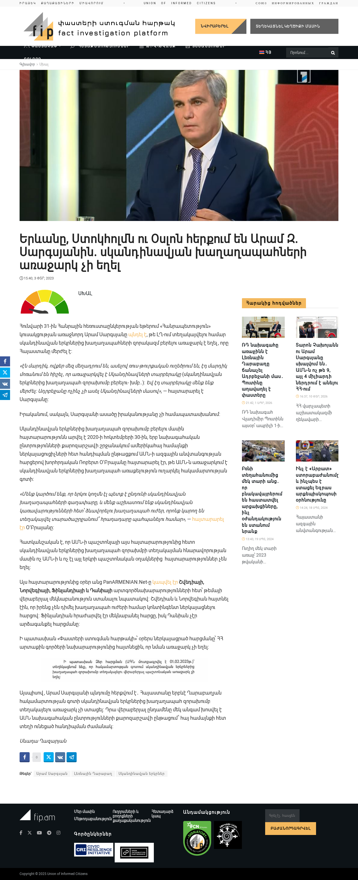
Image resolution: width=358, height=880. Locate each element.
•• (179, 3)
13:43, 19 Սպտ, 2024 (259, 539)
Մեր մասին (84, 811)
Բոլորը (32, 59)
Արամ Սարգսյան (52, 774)
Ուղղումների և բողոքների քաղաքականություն (132, 816)
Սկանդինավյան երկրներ (142, 774)
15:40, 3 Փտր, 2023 (39, 278)
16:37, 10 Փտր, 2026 (313, 396)
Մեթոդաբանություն (93, 819)
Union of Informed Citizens (67, 874)
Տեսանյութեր (209, 46)
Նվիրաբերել (214, 26)
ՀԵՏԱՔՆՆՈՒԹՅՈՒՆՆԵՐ (103, 46)
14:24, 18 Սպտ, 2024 (313, 508)
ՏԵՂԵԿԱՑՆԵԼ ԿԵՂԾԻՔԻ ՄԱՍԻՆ (288, 26)
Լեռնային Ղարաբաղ (93, 774)
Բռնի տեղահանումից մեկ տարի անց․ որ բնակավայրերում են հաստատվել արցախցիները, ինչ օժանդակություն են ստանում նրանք (262, 500)
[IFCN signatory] (197, 838)
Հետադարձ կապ (162, 813)
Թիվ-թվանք (161, 46)
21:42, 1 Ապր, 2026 (258, 403)
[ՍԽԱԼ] (278, 335)
